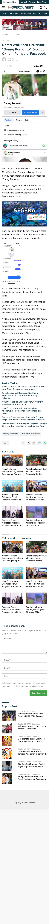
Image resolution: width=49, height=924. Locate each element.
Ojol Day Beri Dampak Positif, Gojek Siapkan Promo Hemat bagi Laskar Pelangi (31, 765)
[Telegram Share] (39, 443)
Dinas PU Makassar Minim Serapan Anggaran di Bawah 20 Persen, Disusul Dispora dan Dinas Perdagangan (32, 752)
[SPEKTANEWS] (20, 7)
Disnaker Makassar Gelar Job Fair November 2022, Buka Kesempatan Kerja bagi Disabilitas (31, 740)
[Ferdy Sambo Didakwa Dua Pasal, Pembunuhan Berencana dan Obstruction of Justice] (7, 778)
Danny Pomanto (10, 433)
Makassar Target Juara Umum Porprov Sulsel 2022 (32, 727)
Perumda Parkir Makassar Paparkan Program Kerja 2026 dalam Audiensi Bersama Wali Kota (23, 418)
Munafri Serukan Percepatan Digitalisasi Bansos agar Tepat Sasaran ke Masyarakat (23, 387)
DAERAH (5, 40)
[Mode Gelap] (40, 7)
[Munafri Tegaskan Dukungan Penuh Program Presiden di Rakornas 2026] (12, 486)
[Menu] (4, 7)
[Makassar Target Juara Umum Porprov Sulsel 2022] (7, 728)
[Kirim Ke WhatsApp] (45, 443)
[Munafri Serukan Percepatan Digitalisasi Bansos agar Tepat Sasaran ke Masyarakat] (12, 460)
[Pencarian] (45, 7)
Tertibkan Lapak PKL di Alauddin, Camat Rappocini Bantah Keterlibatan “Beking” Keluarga (20, 395)
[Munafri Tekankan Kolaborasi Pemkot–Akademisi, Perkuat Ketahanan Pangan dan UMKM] (36, 486)
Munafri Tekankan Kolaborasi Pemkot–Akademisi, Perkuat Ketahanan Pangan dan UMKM (22, 411)
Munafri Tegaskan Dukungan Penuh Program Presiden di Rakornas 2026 (22, 403)
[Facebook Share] (23, 443)
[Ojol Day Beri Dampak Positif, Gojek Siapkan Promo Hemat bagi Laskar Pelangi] (7, 766)
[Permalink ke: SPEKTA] (4, 59)
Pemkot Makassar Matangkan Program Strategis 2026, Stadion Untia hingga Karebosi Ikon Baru (24, 424)
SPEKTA (10, 58)
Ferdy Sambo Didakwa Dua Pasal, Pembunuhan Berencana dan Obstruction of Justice (32, 777)
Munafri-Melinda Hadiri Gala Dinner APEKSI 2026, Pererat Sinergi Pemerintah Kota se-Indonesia (30, 714)
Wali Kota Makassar (31, 433)
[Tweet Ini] (29, 443)
